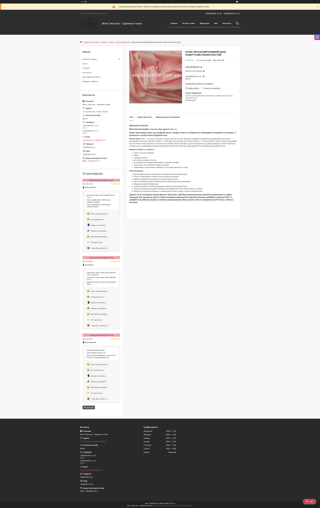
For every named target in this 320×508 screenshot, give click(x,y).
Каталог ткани (188, 23)
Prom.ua (172, 503)
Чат (311, 502)
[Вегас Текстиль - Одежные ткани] (89, 23)
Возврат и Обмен (90, 81)
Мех (216, 23)
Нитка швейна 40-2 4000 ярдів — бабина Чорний (99, 206)
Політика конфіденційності (183, 505)
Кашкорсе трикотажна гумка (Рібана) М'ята (101, 278)
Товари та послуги (91, 42)
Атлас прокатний (123, 42)
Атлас (111, 42)
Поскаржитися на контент (162, 505)
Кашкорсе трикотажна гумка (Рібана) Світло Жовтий (101, 274)
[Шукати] (237, 23)
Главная (173, 23)
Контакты (227, 23)
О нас (84, 64)
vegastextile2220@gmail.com (94, 140)
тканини (154, 129)
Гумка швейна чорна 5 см (96, 353)
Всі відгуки (89, 407)
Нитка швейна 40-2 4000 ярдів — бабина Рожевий (99, 201)
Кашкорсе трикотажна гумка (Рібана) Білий (101, 283)
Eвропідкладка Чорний (95, 350)
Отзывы (86, 68)
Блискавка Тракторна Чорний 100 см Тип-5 (101, 196)
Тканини (103, 42)
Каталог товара (89, 59)
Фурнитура (204, 23)
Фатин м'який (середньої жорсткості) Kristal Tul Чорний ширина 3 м (101, 356)
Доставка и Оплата (91, 77)
